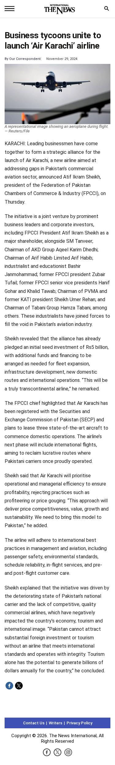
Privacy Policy (79, 723)
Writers (55, 723)
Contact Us (33, 723)
